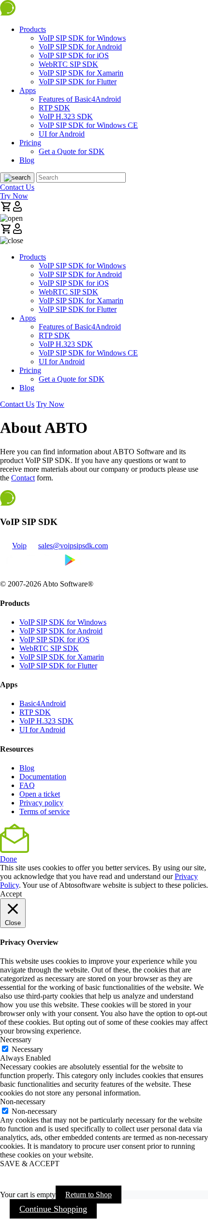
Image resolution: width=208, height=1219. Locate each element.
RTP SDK (54, 108)
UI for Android (62, 134)
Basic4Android (42, 703)
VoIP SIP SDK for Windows (82, 38)
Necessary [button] (15, 1039)
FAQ (27, 785)
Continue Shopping (53, 1209)
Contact (23, 478)
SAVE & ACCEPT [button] (29, 1163)
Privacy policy (41, 803)
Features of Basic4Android (80, 99)
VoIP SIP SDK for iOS (74, 55)
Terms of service (44, 811)
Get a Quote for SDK (71, 151)
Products (32, 29)
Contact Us (17, 187)
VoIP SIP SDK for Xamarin (81, 73)
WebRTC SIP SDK (68, 64)
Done (8, 859)
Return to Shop (88, 1194)
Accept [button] (11, 894)
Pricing (30, 143)
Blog (26, 160)
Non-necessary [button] (22, 1101)
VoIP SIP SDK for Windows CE (88, 125)
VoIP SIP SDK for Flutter (78, 81)
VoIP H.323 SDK (66, 116)
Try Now (14, 196)
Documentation (42, 776)
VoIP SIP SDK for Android (80, 47)
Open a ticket (39, 794)
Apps (27, 90)
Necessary (27, 1049)
